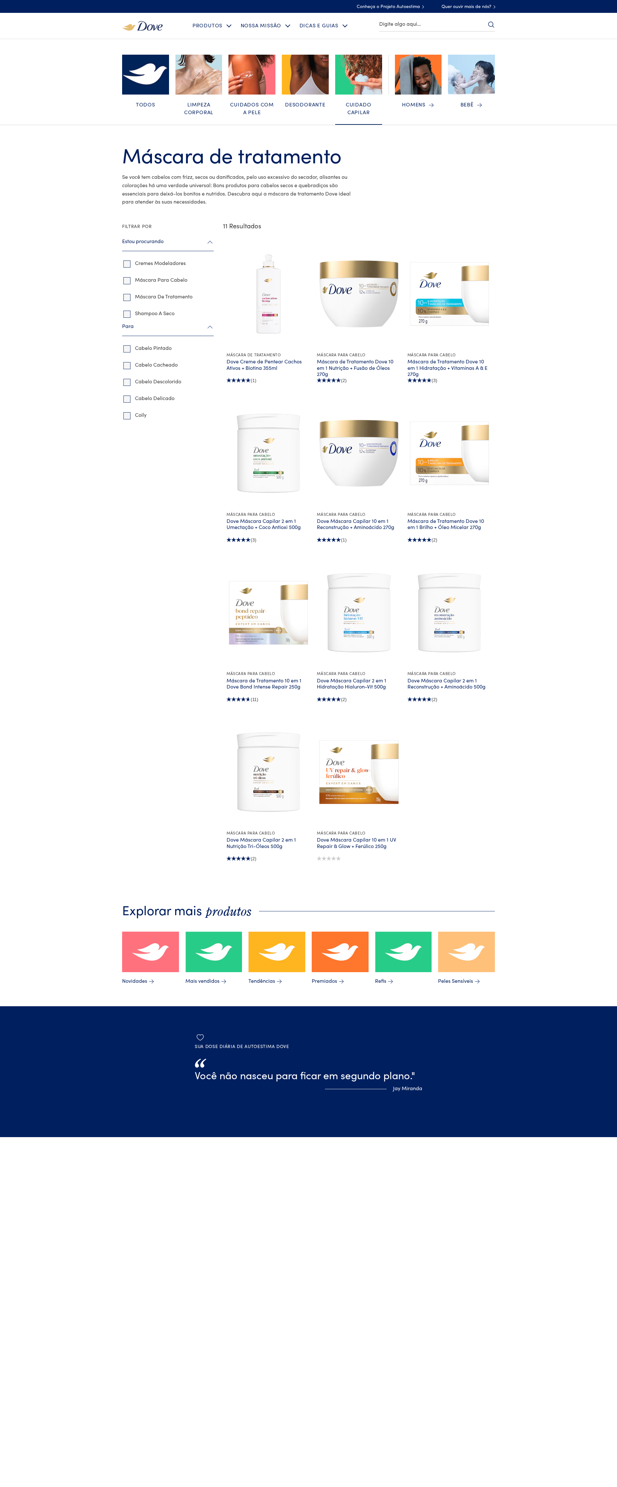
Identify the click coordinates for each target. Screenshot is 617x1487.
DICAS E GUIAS (319, 26)
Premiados (324, 981)
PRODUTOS (207, 26)
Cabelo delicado (154, 398)
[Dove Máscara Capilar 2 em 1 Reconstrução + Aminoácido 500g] (449, 612)
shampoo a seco (154, 313)
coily (141, 415)
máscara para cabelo (161, 280)
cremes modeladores (160, 263)
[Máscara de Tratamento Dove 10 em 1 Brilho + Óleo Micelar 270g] (449, 453)
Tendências (261, 981)
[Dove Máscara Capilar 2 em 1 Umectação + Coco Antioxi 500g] (268, 453)
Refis (380, 981)
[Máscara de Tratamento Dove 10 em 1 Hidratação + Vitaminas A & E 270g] (449, 294)
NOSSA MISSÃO (261, 26)
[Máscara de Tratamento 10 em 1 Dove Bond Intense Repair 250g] (268, 612)
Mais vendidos (202, 981)
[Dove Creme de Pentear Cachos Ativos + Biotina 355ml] (268, 294)
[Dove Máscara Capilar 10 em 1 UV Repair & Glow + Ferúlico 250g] (359, 772)
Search (491, 24)
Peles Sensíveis (455, 981)
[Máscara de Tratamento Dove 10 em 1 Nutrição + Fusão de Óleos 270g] (359, 294)
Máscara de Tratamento (163, 297)
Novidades (134, 981)
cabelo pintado (153, 348)
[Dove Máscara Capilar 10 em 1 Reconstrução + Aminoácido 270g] (359, 453)
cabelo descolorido (158, 382)
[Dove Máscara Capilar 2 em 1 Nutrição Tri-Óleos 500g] (268, 772)
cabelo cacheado (156, 365)
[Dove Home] (142, 25)
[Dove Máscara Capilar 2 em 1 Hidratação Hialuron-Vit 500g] (359, 612)
